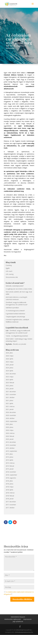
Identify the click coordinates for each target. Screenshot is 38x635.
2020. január (10, 439)
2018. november (11, 472)
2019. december (11, 442)
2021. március (10, 406)
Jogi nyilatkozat (18, 621)
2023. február (10, 382)
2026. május (9, 356)
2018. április (9, 490)
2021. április (9, 403)
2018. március (10, 493)
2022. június (9, 385)
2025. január (10, 365)
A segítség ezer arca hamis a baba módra (19, 289)
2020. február (10, 436)
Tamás (8, 336)
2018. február (10, 496)
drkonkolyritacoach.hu (23, 630)
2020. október (10, 418)
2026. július (9, 353)
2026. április (9, 359)
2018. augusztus (11, 478)
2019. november (11, 445)
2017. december (11, 502)
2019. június (9, 457)
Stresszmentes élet (12, 277)
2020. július (9, 424)
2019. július (9, 454)
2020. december (11, 412)
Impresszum (27, 619)
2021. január (10, 409)
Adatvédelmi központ (18, 617)
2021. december (11, 391)
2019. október (10, 448)
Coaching (20, 46)
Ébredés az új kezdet (19, 344)
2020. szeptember (11, 421)
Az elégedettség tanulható (19, 336)
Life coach (9, 271)
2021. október (10, 397)
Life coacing (9, 274)
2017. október (10, 508)
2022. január (10, 388)
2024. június (9, 368)
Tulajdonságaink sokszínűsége (15, 317)
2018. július (9, 481)
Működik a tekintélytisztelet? (15, 286)
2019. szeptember (11, 451)
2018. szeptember (11, 475)
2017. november (11, 505)
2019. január (10, 469)
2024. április (9, 371)
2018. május (9, 487)
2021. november (11, 394)
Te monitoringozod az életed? (15, 311)
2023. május (9, 377)
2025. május (9, 362)
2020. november (11, 415)
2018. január (10, 499)
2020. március (10, 433)
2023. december (11, 374)
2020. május (9, 430)
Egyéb (8, 268)
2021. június (9, 400)
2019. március (10, 463)
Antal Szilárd (9, 339)
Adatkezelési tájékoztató (12, 619)
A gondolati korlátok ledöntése (15, 314)
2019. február (10, 466)
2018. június (9, 484)
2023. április (9, 379)
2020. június (9, 427)
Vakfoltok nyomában (12, 308)
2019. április (9, 460)
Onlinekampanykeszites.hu (24, 632)
